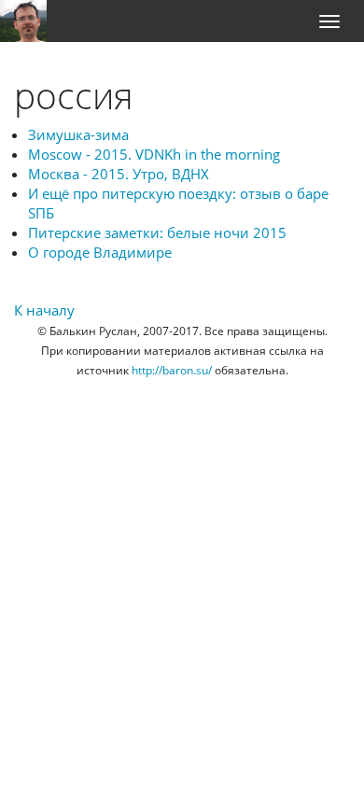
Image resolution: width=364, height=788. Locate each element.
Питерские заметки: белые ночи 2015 (157, 232)
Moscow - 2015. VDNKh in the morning (154, 154)
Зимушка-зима (78, 134)
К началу (44, 310)
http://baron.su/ (172, 370)
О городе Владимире (100, 252)
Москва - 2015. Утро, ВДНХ (118, 173)
